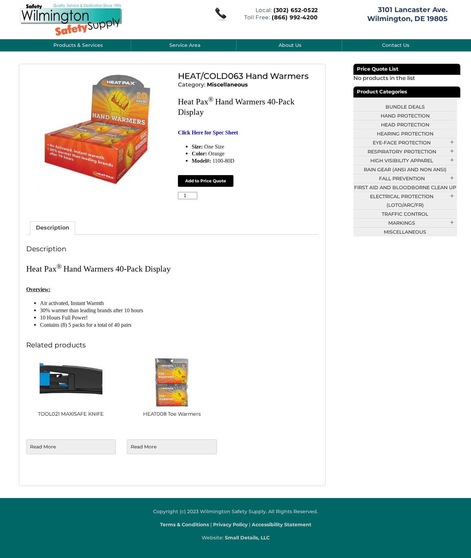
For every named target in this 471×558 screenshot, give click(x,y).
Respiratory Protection (402, 152)
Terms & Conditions (184, 524)
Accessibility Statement (281, 524)
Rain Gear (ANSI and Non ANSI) (405, 169)
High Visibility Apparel (401, 161)
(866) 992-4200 (295, 17)
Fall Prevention (402, 178)
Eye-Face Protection (402, 143)
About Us (290, 45)
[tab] (52, 228)
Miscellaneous (227, 84)
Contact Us (395, 45)
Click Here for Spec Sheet (208, 132)
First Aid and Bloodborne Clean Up (405, 187)
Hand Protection (405, 116)
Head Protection (405, 125)
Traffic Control (405, 214)
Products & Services (78, 45)
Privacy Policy (230, 524)
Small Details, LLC (247, 538)
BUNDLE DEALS (405, 107)
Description (52, 227)
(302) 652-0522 (295, 10)
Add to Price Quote (205, 180)
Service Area (184, 45)
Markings (401, 223)
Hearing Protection (405, 134)
